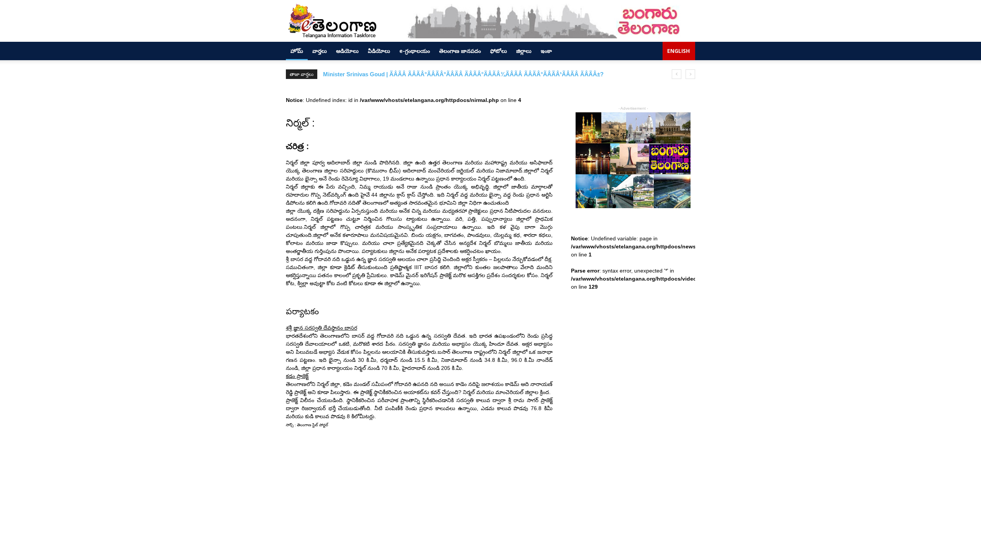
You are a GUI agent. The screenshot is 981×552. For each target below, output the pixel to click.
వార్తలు (319, 50)
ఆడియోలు (347, 50)
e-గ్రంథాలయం (414, 50)
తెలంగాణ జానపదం (460, 50)
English (678, 50)
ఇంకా (546, 50)
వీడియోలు (379, 50)
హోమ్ (296, 50)
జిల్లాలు (524, 50)
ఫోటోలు (498, 50)
